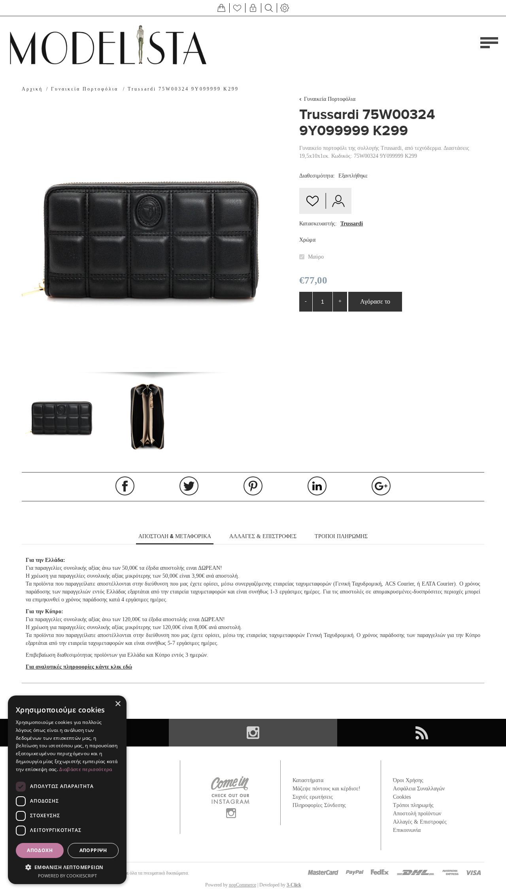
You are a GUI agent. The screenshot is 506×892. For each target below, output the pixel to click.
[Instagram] (253, 732)
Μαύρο (316, 257)
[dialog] (67, 789)
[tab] (174, 536)
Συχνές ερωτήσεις (313, 797)
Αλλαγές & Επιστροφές (420, 822)
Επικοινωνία (407, 830)
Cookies (402, 797)
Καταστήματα (308, 780)
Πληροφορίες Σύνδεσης (319, 805)
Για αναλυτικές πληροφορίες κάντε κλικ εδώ (79, 667)
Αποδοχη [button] (40, 850)
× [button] (118, 704)
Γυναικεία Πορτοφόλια (329, 99)
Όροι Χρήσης (408, 780)
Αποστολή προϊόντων (417, 813)
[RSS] (421, 732)
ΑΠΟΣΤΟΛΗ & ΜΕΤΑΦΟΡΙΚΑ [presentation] (174, 536)
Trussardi (351, 224)
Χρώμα (307, 240)
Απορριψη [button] (93, 850)
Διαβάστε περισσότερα (85, 769)
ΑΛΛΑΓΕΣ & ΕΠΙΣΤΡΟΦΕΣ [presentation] (262, 536)
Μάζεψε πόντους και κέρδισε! (327, 789)
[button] (67, 867)
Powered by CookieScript (67, 876)
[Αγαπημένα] (237, 8)
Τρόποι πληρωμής (413, 805)
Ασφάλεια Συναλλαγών (419, 789)
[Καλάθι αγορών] (221, 8)
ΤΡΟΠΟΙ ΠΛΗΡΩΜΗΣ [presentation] (341, 536)
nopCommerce (242, 885)
